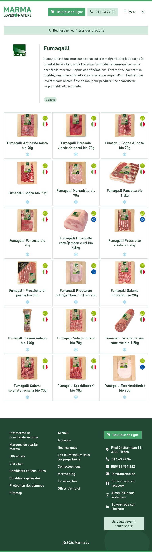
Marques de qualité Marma (24, 446)
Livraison (16, 463)
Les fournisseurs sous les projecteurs (74, 457)
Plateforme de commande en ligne (24, 435)
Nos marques (67, 447)
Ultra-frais (17, 456)
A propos (64, 440)
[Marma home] (17, 12)
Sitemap (16, 493)
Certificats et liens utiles (28, 471)
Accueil (63, 433)
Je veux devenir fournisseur (124, 523)
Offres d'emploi (69, 488)
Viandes (50, 99)
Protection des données (27, 485)
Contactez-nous (69, 466)
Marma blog (66, 474)
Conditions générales (25, 478)
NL (143, 12)
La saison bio (67, 481)
